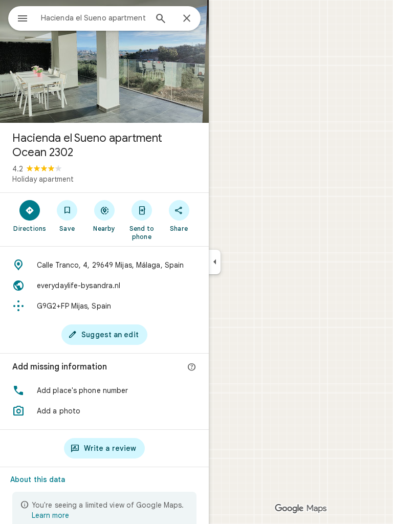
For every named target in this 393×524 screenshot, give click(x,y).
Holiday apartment (43, 179)
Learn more (50, 515)
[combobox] (93, 18)
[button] (104, 390)
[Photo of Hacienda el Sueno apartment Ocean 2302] (104, 61)
